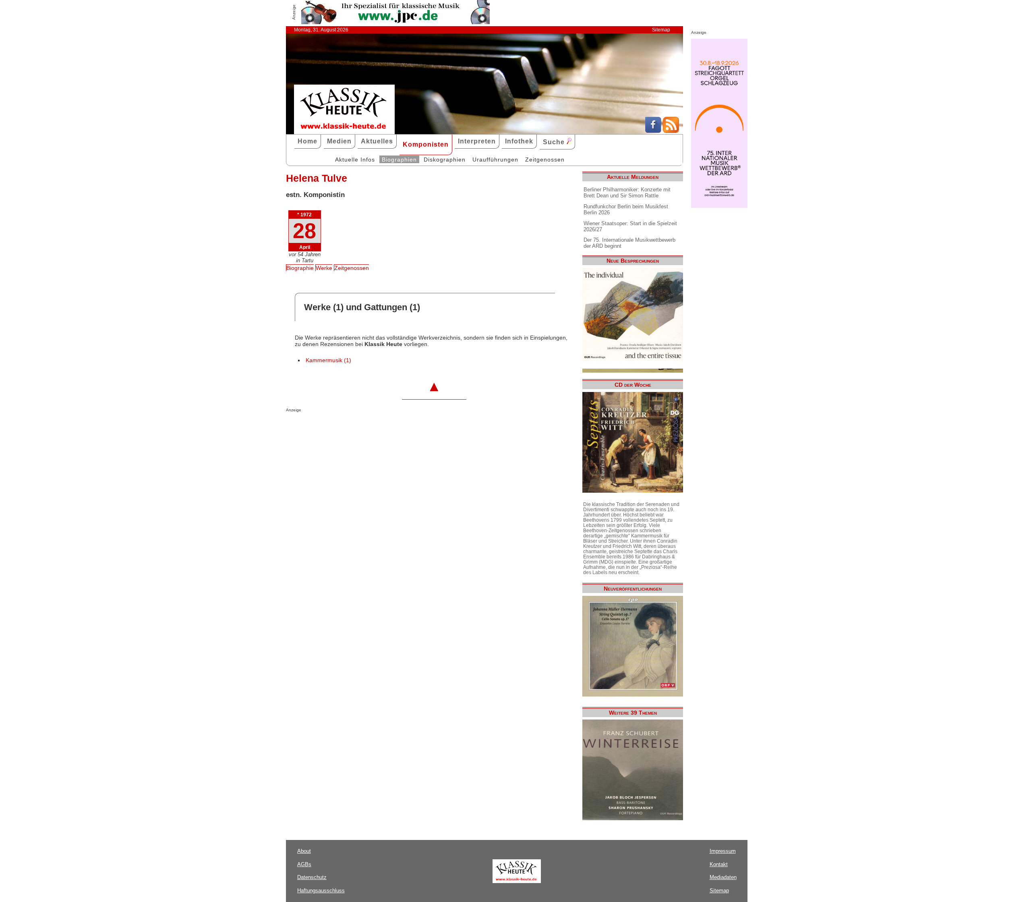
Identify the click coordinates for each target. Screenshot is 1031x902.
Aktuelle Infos (355, 159)
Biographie (300, 268)
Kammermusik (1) (328, 360)
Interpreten (477, 141)
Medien (339, 141)
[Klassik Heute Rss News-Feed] (671, 131)
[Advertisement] (380, 428)
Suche (555, 142)
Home (307, 141)
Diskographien (445, 159)
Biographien (399, 159)
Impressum (723, 851)
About (304, 851)
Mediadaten (723, 877)
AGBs (304, 864)
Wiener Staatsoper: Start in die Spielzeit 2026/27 (630, 226)
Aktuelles (377, 141)
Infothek (519, 141)
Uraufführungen (495, 159)
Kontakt (719, 864)
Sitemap (661, 30)
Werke (324, 268)
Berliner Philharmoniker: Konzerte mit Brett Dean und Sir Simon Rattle (627, 193)
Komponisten (426, 144)
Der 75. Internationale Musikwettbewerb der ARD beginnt (629, 243)
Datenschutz (312, 877)
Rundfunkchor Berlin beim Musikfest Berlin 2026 (626, 209)
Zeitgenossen (545, 159)
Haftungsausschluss (321, 890)
